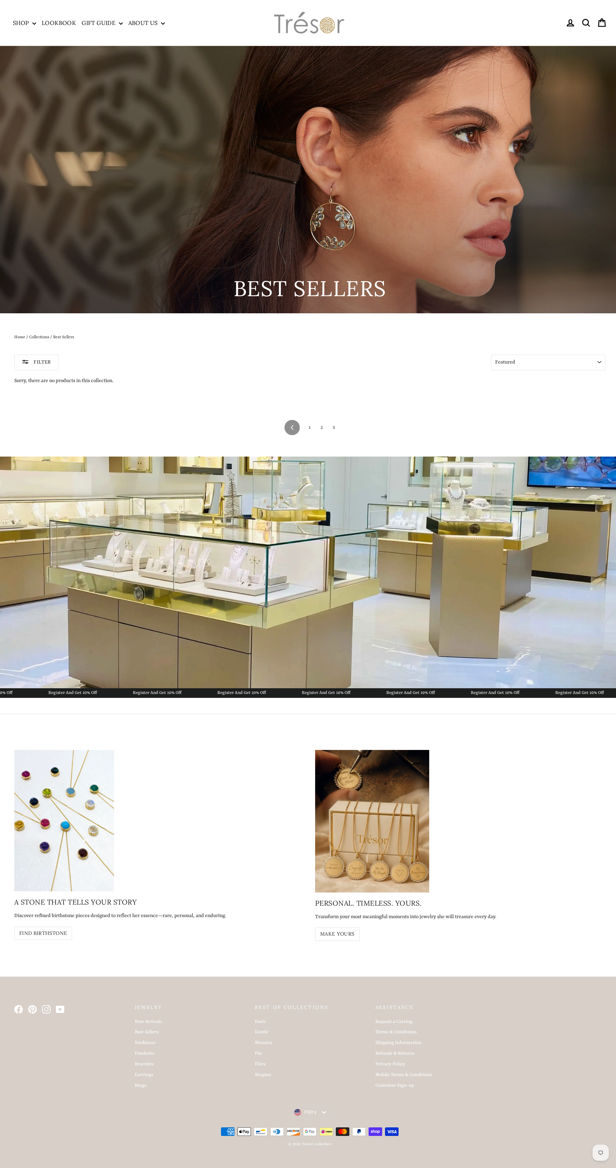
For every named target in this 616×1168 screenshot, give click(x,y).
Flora (260, 1064)
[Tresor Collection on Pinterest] (32, 1009)
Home (19, 337)
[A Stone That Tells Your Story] (64, 820)
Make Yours (337, 934)
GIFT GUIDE (99, 22)
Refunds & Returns (395, 1053)
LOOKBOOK (59, 22)
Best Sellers (147, 1032)
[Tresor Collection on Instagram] (46, 1009)
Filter (41, 362)
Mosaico (263, 1042)
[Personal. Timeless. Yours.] (372, 821)
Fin (258, 1053)
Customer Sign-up (394, 1085)
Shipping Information (398, 1042)
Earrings (144, 1074)
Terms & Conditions (396, 1032)
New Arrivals (148, 1021)
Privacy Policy (390, 1064)
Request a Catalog (393, 1021)
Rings (141, 1085)
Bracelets (144, 1064)
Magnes (263, 1074)
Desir (260, 1021)
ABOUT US (144, 22)
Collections (39, 337)
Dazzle (261, 1032)
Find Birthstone (43, 933)
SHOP (22, 22)
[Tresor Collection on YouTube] (60, 1009)
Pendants (144, 1053)
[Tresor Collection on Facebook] (18, 1009)
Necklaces (145, 1042)
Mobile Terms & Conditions (403, 1074)
